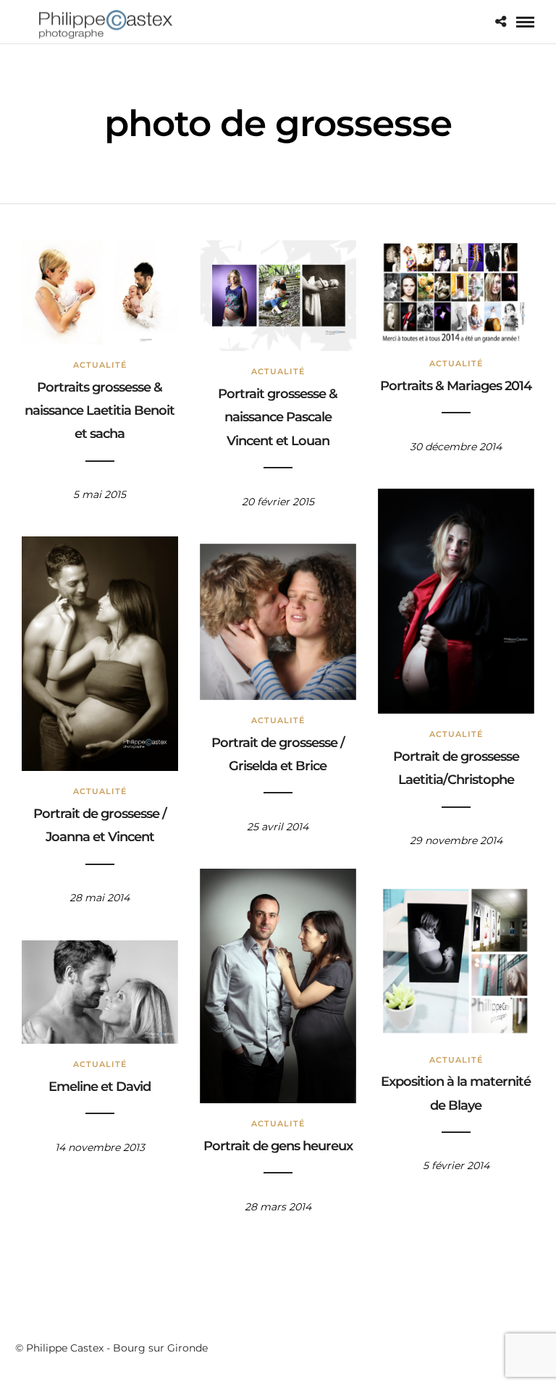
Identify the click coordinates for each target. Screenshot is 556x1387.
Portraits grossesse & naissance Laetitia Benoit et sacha (99, 410)
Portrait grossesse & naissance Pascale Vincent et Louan (277, 417)
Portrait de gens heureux (278, 1146)
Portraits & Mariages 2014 (455, 386)
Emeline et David (100, 1087)
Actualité (100, 365)
